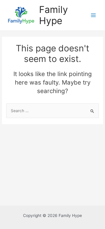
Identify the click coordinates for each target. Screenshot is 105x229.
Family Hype (53, 15)
